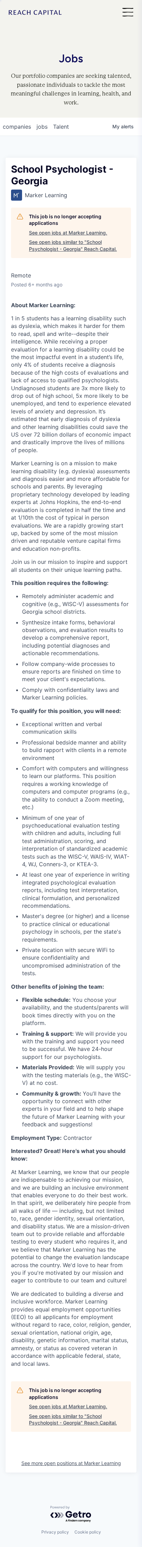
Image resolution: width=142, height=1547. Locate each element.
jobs (42, 126)
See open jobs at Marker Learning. (68, 233)
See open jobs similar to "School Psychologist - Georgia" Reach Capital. (73, 245)
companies (17, 126)
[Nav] (128, 12)
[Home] (35, 12)
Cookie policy (87, 1532)
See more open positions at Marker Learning (71, 1463)
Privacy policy (55, 1532)
